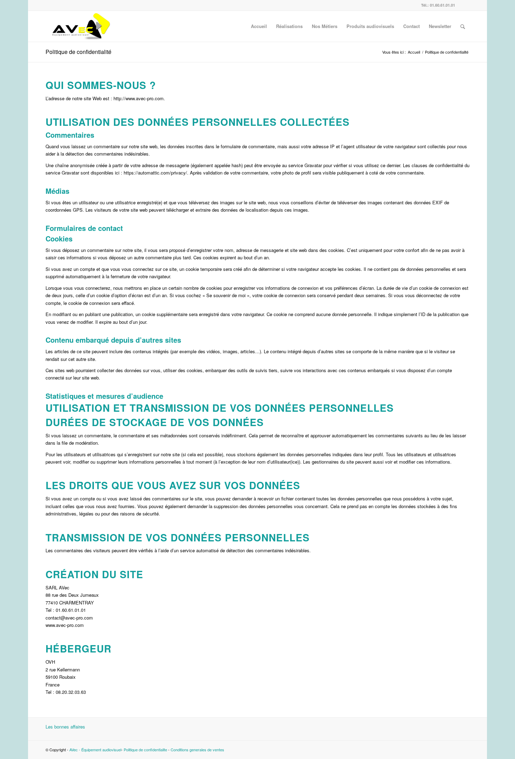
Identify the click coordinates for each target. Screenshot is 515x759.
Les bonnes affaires (65, 726)
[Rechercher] (462, 26)
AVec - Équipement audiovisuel (95, 749)
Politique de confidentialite (145, 749)
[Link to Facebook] (464, 5)
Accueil (414, 52)
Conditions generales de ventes (197, 749)
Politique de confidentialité (78, 52)
